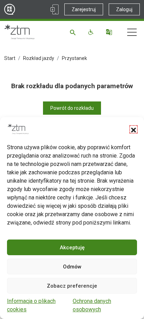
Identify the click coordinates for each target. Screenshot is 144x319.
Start (9, 58)
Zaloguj (124, 9)
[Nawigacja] (132, 32)
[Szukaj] (74, 32)
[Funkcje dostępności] (92, 32)
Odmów (72, 267)
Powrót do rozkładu (72, 108)
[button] (133, 129)
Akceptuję (72, 247)
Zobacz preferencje (72, 286)
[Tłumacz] (110, 32)
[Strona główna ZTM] (19, 32)
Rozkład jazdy (38, 58)
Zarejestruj (84, 9)
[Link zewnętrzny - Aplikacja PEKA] (54, 9)
